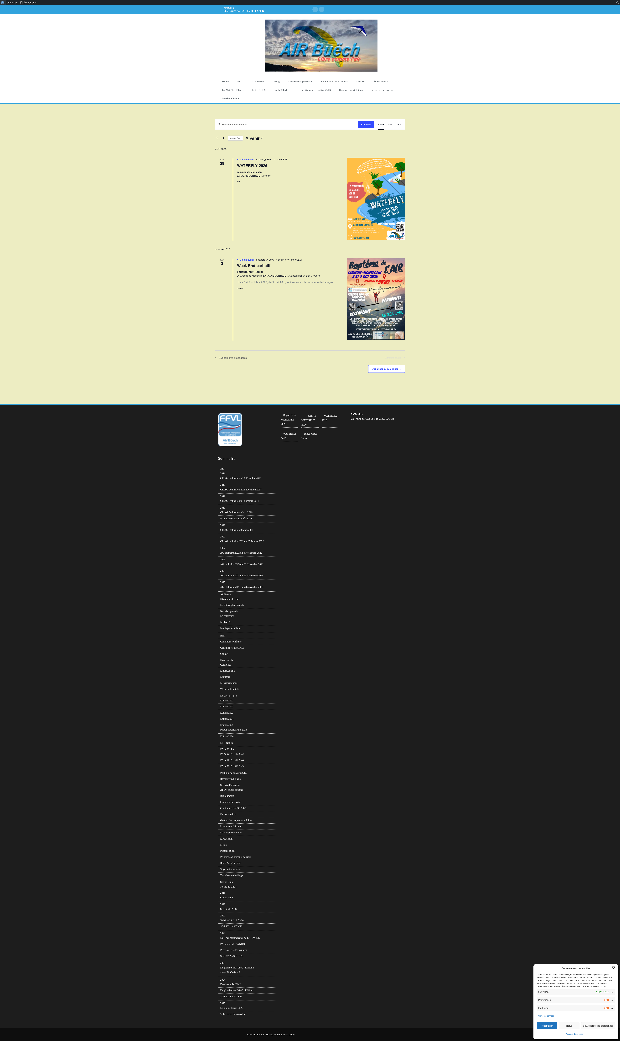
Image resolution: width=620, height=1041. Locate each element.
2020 (222, 525)
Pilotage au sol (227, 850)
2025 (222, 582)
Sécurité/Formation (383, 90)
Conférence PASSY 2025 (233, 808)
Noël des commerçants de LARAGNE (240, 937)
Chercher (366, 124)
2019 (222, 507)
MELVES (225, 622)
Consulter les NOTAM (334, 81)
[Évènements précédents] (217, 138)
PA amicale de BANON (232, 944)
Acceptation (547, 1025)
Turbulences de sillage (231, 875)
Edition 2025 (226, 725)
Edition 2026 (226, 736)
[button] (613, 968)
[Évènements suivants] (223, 138)
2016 (222, 473)
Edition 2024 (226, 718)
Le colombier (227, 616)
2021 (222, 536)
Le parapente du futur (231, 832)
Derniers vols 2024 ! (230, 984)
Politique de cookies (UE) (316, 90)
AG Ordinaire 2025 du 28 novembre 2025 (241, 587)
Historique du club (229, 599)
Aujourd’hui (235, 138)
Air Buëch (258, 81)
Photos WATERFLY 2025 (233, 729)
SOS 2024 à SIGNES (231, 996)
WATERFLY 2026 (252, 165)
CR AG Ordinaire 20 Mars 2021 (236, 530)
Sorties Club (230, 98)
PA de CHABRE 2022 (232, 753)
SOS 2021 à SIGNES (231, 926)
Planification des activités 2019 (236, 518)
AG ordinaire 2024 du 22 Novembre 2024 (241, 575)
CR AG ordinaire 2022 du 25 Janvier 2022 (242, 541)
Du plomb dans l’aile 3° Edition (236, 990)
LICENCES (259, 90)
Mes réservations (228, 683)
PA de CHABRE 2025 (232, 766)
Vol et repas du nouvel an (233, 1014)
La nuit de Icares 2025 (231, 1008)
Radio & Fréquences (230, 863)
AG (239, 81)
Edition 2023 (226, 712)
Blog (277, 81)
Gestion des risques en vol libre (236, 820)
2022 (222, 548)
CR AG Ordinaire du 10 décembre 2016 (240, 478)
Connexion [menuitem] (12, 2)
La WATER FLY (232, 90)
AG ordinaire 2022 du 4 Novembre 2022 (241, 552)
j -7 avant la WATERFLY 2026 (308, 420)
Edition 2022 (226, 706)
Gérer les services (546, 1016)
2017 (222, 485)
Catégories (225, 664)
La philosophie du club (232, 605)
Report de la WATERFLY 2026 (288, 420)
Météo (223, 844)
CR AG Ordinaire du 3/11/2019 (236, 512)
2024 (222, 570)
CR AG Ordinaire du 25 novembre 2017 (241, 489)
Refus (569, 1025)
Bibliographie (227, 795)
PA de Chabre (282, 90)
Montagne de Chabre (231, 628)
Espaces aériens (228, 814)
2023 (222, 559)
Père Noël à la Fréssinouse (233, 950)
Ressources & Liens (351, 90)
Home (225, 81)
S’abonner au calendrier (385, 368)
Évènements (381, 81)
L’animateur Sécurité (230, 826)
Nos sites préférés (229, 611)
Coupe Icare (226, 897)
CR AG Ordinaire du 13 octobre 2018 (239, 500)
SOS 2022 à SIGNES (231, 956)
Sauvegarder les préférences (598, 1025)
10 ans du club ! (228, 886)
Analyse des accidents (231, 789)
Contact (360, 81)
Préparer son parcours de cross (235, 857)
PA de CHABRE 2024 (232, 760)
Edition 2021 (226, 700)
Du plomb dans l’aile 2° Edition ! (237, 967)
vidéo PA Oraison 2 (230, 972)
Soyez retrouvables (230, 869)
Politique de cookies (574, 1034)
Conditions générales (300, 81)
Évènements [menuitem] (30, 2)
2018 (222, 496)
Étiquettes (225, 676)
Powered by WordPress (260, 1034)
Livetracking (226, 838)
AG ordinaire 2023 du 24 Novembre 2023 (241, 564)
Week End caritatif (253, 265)
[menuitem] (3, 2)
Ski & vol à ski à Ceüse (232, 920)
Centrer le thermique (230, 802)
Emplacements (227, 670)
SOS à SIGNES (228, 909)
